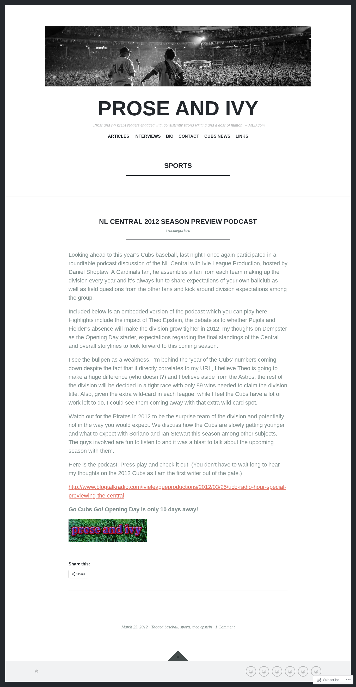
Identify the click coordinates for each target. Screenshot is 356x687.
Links (242, 136)
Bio (169, 136)
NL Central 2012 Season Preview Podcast (178, 221)
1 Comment (225, 627)
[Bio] (277, 671)
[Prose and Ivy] (178, 56)
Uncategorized (178, 230)
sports (185, 627)
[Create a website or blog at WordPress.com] (36, 671)
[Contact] (290, 671)
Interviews (147, 136)
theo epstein (202, 627)
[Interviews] (264, 671)
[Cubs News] (303, 671)
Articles (118, 136)
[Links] (316, 671)
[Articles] (251, 671)
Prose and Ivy (178, 108)
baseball (171, 627)
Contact (189, 136)
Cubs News (217, 136)
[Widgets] (178, 656)
